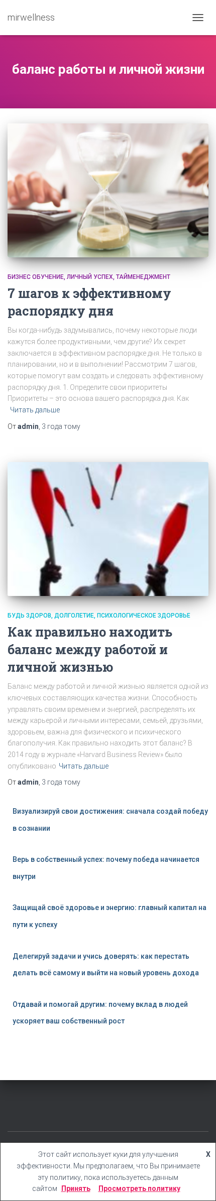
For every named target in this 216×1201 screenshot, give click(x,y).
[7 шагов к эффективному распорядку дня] (108, 190)
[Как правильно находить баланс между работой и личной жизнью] (108, 529)
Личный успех (90, 276)
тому (61, 426)
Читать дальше (35, 410)
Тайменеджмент (143, 276)
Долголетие (74, 615)
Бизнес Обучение (36, 276)
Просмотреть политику (139, 1188)
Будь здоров (29, 615)
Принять (75, 1188)
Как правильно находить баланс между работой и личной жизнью (90, 649)
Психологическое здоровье (143, 615)
